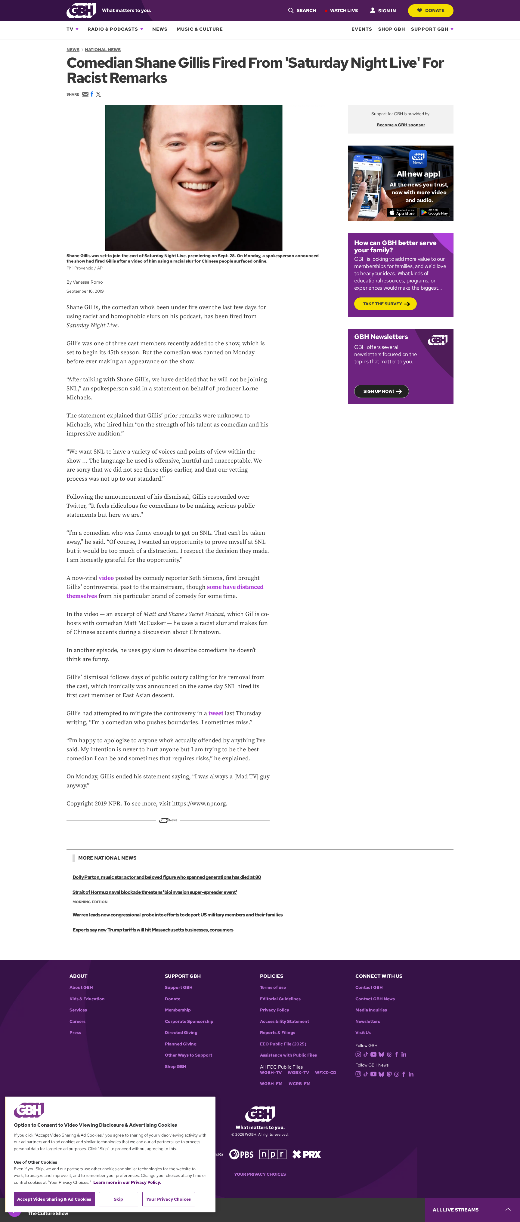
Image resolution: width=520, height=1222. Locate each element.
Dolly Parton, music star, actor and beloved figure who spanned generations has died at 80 (167, 877)
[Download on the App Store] (402, 212)
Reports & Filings (277, 1032)
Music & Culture (200, 29)
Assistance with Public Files (288, 1055)
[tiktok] (365, 1054)
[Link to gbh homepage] (81, 10)
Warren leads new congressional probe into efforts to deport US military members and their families (178, 915)
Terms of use (273, 987)
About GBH (81, 987)
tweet (216, 713)
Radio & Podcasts (113, 29)
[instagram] (358, 1054)
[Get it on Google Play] (434, 212)
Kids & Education (87, 999)
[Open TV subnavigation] (77, 28)
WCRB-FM (300, 1083)
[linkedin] (404, 1054)
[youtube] (373, 1054)
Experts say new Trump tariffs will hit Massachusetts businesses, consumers (153, 930)
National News (103, 49)
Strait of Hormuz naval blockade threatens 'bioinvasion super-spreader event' (155, 892)
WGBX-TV (298, 1072)
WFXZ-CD (325, 1072)
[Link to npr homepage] (272, 1154)
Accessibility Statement (284, 1021)
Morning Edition (90, 902)
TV (70, 29)
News (160, 29)
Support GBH (429, 29)
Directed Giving (181, 1032)
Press (75, 1032)
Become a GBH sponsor (401, 125)
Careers (77, 1021)
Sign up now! (379, 391)
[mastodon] (389, 1073)
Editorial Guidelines (280, 999)
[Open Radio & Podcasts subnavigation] (141, 28)
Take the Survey (382, 303)
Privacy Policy (274, 1010)
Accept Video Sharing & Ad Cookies (54, 1199)
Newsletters (367, 1021)
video (106, 578)
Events (361, 29)
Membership (178, 1010)
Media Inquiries (371, 1010)
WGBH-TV (271, 1072)
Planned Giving (181, 1044)
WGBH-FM (271, 1083)
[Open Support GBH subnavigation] (451, 28)
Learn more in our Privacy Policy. (127, 1182)
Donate (434, 10)
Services (78, 1010)
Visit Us (363, 1032)
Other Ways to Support (188, 1055)
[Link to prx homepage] (306, 1154)
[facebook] (396, 1054)
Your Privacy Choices (260, 1174)
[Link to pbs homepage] (241, 1154)
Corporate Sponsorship (189, 1021)
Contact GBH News (375, 999)
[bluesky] (381, 1054)
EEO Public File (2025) (283, 1044)
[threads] (389, 1054)
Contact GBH (369, 987)
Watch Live (344, 10)
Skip (118, 1199)
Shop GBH (391, 29)
